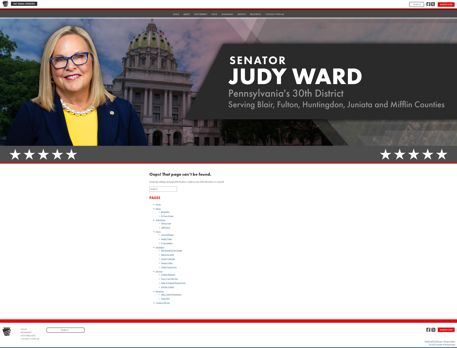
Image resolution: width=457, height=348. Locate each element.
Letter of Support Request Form (173, 283)
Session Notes (167, 263)
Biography (165, 212)
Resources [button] (255, 14)
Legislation (160, 247)
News (158, 231)
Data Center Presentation (171, 294)
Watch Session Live (169, 267)
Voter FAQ (165, 298)
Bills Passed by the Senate (171, 250)
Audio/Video (166, 239)
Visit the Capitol (167, 287)
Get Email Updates (24, 3)
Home (176, 14)
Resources (160, 291)
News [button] (214, 14)
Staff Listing (165, 227)
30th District (160, 220)
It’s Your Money (167, 216)
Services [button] (241, 14)
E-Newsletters (167, 243)
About (158, 208)
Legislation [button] (227, 14)
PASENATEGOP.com (433, 341)
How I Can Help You (169, 278)
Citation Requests (168, 274)
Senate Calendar (168, 259)
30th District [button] (200, 14)
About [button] (186, 14)
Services (159, 271)
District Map (166, 223)
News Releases (167, 234)
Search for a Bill (167, 254)
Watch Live (446, 4)
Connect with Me (274, 14)
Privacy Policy (449, 341)
